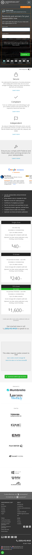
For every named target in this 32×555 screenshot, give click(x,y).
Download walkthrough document (16, 376)
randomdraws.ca (7, 548)
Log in (2, 513)
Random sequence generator (6, 527)
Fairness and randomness (23, 508)
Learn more (16, 90)
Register (3, 511)
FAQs (18, 510)
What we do (20, 504)
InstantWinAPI (22, 497)
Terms (18, 520)
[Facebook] (24, 527)
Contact (3, 510)
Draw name (5, 26)
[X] (27, 527)
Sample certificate (21, 511)
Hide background (23, 69)
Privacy (19, 522)
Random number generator (5, 524)
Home (2, 504)
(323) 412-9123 (11, 328)
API (18, 515)
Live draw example (6, 522)
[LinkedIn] (30, 527)
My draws (3, 506)
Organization (5, 33)
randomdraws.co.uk (18, 546)
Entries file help (5, 529)
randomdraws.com (7, 546)
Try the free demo (5, 520)
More (14, 184)
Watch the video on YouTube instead (16, 360)
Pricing (3, 508)
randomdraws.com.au (18, 548)
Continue (25, 54)
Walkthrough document (23, 513)
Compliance (20, 506)
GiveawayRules (23, 494)
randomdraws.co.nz (7, 549)
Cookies (19, 523)
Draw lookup (4, 531)
